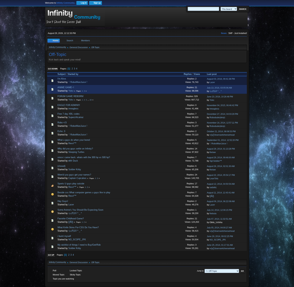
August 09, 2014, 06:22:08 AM (221, 201)
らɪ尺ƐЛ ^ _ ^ (216, 91)
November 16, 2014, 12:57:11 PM (222, 123)
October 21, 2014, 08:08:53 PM (221, 131)
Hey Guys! (63, 201)
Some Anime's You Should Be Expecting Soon (80, 210)
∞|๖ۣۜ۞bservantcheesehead (222, 135)
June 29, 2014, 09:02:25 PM (220, 236)
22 (91, 100)
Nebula (213, 213)
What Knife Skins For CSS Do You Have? (78, 227)
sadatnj (213, 187)
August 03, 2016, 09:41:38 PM (221, 79)
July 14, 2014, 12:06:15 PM (219, 210)
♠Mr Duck (73, 160)
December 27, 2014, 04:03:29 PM (222, 114)
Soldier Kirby (74, 169)
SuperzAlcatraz (76, 117)
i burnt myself (64, 236)
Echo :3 (61, 131)
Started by (73, 74)
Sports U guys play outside (71, 183)
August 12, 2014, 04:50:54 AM (221, 184)
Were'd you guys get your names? (74, 174)
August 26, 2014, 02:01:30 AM (221, 166)
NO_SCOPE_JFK (77, 239)
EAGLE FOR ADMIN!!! (69, 105)
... (88, 100)
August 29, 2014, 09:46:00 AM (221, 157)
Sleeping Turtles (76, 152)
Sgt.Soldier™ (216, 161)
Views (197, 74)
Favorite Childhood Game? (71, 218)
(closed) (61, 166)
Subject (62, 74)
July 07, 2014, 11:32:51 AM (219, 219)
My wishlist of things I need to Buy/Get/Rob (79, 245)
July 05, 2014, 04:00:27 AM (219, 227)
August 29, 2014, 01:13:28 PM (221, 149)
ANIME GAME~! (66, 87)
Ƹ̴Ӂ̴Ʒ (212, 196)
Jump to (200, 271)
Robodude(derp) (217, 117)
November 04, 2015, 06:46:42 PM (222, 105)
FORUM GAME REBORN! (71, 96)
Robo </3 (62, 122)
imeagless (73, 108)
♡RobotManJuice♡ (78, 82)
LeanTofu (214, 178)
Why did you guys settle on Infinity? (75, 148)
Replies (188, 74)
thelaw (213, 152)
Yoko (70, 91)
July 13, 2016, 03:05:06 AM (219, 88)
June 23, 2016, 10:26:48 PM (220, 96)
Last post (212, 74)
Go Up (51, 255)
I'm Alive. (62, 78)
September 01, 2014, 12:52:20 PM (223, 140)
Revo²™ (72, 143)
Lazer (212, 82)
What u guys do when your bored (74, 140)
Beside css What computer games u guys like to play (84, 192)
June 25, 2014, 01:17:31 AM (220, 245)
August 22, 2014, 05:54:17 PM (221, 175)
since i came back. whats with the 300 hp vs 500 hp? (84, 157)
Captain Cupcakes (77, 178)
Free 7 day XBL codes (69, 114)
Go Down (53, 69)
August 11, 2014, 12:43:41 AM (220, 193)
